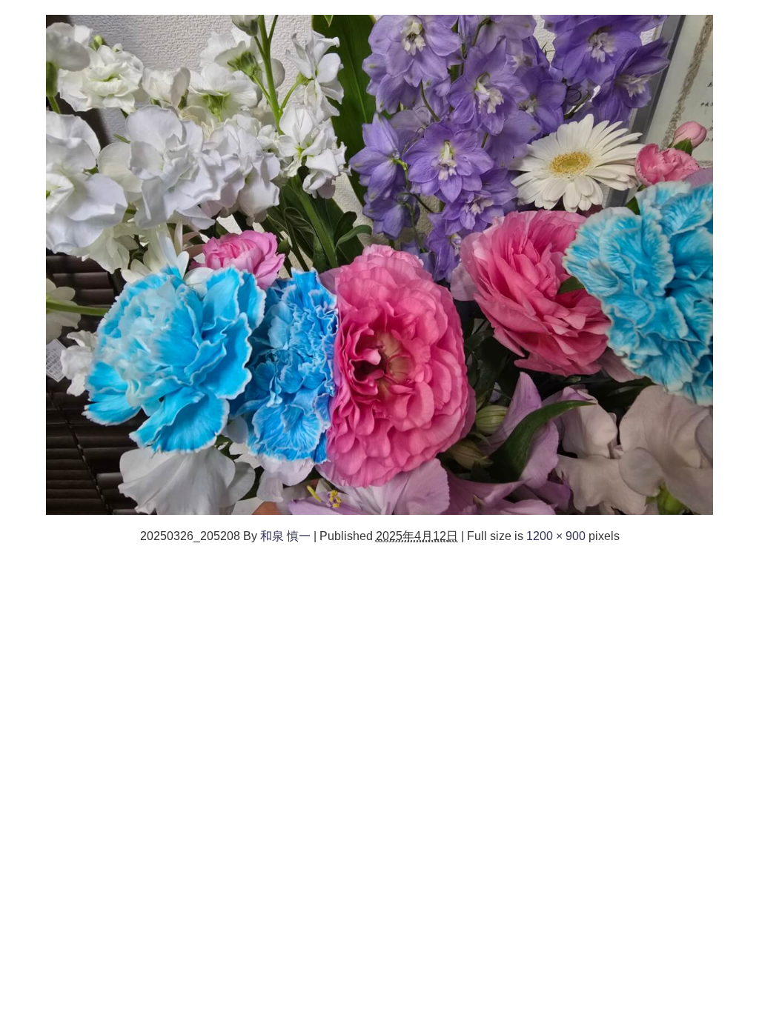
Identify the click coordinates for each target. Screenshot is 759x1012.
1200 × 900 (556, 536)
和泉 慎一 (285, 536)
